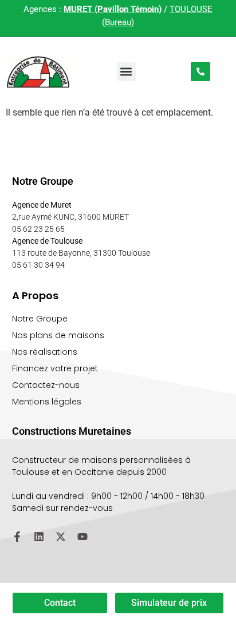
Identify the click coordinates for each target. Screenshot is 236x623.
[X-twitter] (61, 536)
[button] (126, 71)
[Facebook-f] (17, 536)
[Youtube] (82, 536)
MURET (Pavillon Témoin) (113, 9)
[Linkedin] (39, 536)
